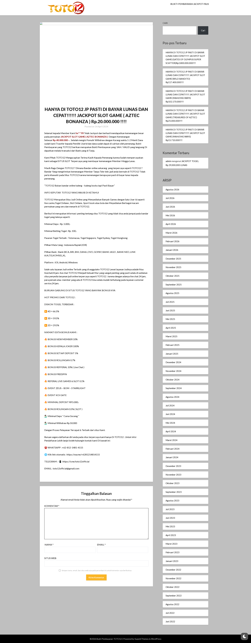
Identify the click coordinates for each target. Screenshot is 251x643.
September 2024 (174, 388)
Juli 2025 (170, 302)
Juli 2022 (170, 613)
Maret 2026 (171, 232)
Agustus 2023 (172, 500)
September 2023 (174, 492)
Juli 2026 (170, 198)
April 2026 (171, 224)
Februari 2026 (172, 241)
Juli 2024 (170, 405)
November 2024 (173, 371)
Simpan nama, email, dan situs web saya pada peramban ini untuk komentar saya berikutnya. (97, 570)
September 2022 (174, 595)
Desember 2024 (173, 362)
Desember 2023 (173, 466)
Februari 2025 (172, 345)
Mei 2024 (170, 422)
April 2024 (171, 431)
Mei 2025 (170, 319)
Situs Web (50, 558)
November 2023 (173, 474)
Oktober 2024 (172, 379)
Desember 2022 (173, 569)
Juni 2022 (170, 621)
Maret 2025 (171, 336)
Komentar (51, 505)
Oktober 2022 (172, 587)
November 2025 (173, 267)
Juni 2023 (170, 518)
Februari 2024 (172, 448)
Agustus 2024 (172, 397)
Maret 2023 (171, 543)
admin (168, 161)
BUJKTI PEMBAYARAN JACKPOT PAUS (189, 4)
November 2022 (173, 578)
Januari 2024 (172, 457)
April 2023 (171, 535)
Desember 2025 (173, 258)
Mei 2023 (170, 526)
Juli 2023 (170, 509)
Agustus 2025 (172, 293)
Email (101, 544)
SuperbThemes (142, 639)
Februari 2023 (172, 552)
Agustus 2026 (172, 189)
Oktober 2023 (172, 483)
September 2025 (174, 284)
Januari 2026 (172, 250)
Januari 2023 (172, 561)
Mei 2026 (170, 215)
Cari (165, 23)
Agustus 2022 (172, 604)
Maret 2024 (171, 440)
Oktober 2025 (172, 275)
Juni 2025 (170, 310)
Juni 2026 (170, 206)
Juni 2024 (170, 414)
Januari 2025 (172, 353)
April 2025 (171, 327)
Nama (49, 544)
